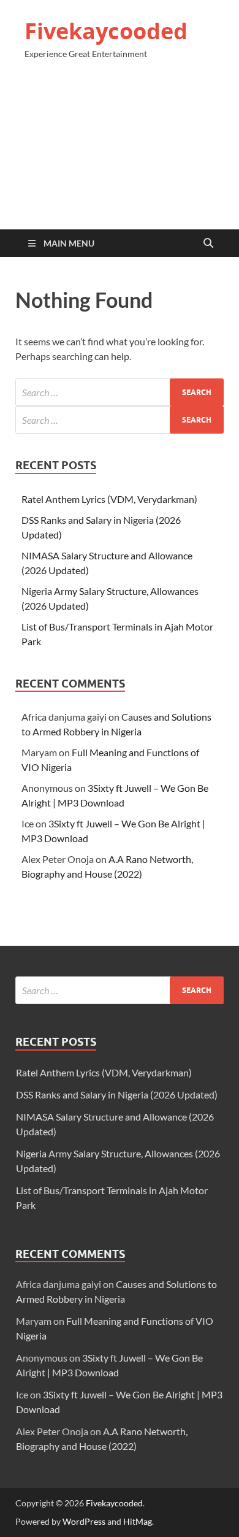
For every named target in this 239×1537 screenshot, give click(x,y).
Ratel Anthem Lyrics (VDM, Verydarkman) (109, 499)
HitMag (137, 1521)
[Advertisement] (119, 149)
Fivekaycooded (106, 31)
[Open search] (208, 243)
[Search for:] (119, 392)
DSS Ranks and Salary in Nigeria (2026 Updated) (117, 1094)
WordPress (84, 1521)
